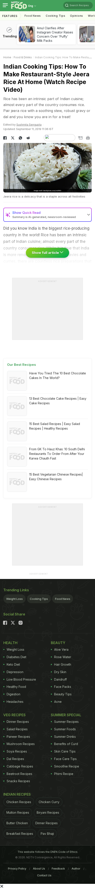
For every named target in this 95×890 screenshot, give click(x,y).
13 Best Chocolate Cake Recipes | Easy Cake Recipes (57, 401)
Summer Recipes (66, 721)
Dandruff (60, 679)
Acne (58, 701)
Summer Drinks (65, 736)
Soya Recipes (17, 751)
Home (7, 57)
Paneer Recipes (18, 736)
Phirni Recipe (63, 774)
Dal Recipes (15, 759)
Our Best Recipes (21, 365)
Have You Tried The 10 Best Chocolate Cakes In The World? (57, 375)
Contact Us (44, 875)
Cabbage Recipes (20, 766)
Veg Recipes (14, 715)
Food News (33, 15)
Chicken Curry (49, 802)
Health (10, 643)
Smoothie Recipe (66, 766)
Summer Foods (65, 729)
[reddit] (28, 138)
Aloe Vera (61, 649)
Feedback (58, 868)
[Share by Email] (80, 138)
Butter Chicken (17, 823)
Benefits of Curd (66, 744)
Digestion (13, 694)
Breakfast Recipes (19, 833)
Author (76, 868)
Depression (15, 672)
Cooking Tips (39, 599)
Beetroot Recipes (19, 774)
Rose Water (62, 657)
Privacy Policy (17, 868)
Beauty (58, 643)
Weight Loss (14, 599)
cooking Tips (55, 15)
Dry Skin (60, 672)
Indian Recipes (17, 794)
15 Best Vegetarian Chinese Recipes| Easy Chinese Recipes (56, 476)
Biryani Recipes (48, 812)
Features (9, 16)
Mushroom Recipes (21, 744)
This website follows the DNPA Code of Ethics (47, 851)
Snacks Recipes (18, 781)
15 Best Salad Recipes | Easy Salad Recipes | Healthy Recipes (54, 426)
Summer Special (66, 715)
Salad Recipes (17, 729)
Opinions (76, 15)
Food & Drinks (23, 57)
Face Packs (62, 687)
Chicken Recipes (18, 802)
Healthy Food (16, 687)
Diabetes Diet (16, 657)
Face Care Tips (65, 759)
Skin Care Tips (65, 751)
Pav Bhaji (47, 833)
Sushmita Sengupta (29, 124)
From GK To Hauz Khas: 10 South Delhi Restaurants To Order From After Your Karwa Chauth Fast (57, 453)
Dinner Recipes (18, 721)
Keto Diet (13, 664)
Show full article (46, 253)
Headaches (15, 701)
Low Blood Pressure (21, 679)
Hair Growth (62, 664)
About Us (39, 868)
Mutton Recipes (17, 812)
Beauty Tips (63, 694)
